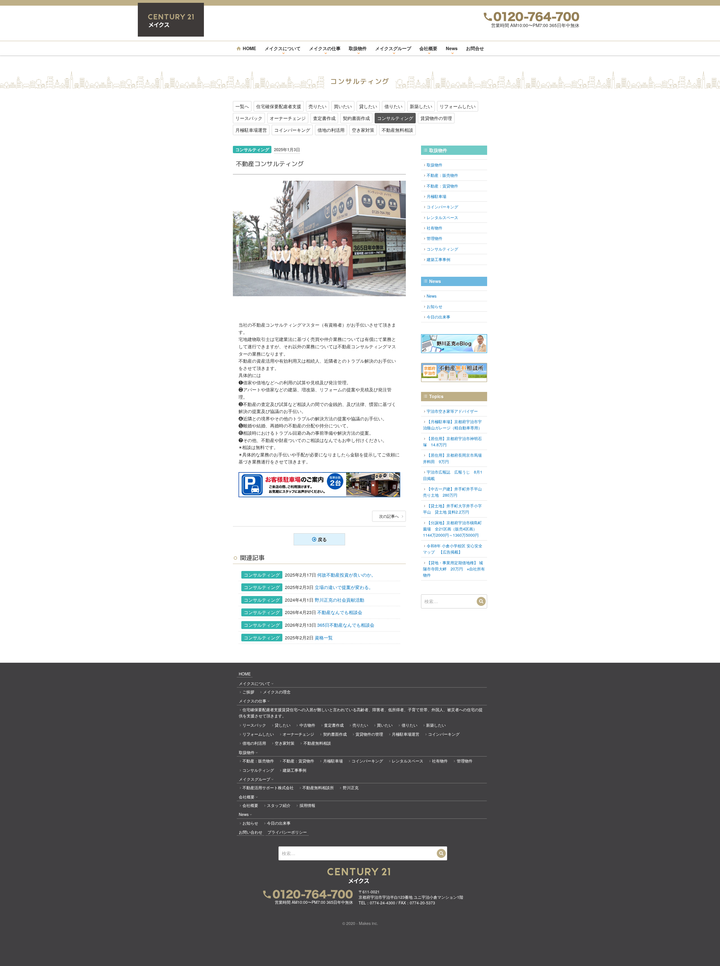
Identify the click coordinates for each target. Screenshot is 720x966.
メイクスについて (283, 48)
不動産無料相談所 (318, 787)
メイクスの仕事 (325, 48)
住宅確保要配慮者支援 (278, 106)
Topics (436, 396)
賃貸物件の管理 (436, 118)
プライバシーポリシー (287, 832)
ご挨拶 (248, 692)
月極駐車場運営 (251, 130)
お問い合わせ (250, 832)
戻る (322, 539)
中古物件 (307, 725)
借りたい (393, 106)
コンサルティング (395, 118)
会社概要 (428, 48)
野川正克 (350, 787)
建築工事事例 (438, 259)
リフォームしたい (458, 106)
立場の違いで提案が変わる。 (344, 587)
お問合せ (475, 48)
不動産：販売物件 (442, 175)
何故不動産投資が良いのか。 (346, 575)
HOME (249, 48)
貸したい (368, 106)
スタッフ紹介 (279, 805)
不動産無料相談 (397, 130)
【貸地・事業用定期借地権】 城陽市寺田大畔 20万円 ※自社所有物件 (454, 569)
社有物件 (434, 228)
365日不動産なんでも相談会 (345, 625)
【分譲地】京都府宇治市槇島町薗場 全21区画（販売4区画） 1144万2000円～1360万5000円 (452, 529)
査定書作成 (324, 118)
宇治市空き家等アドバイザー (452, 411)
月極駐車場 (436, 196)
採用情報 (307, 805)
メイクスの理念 (277, 692)
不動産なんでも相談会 (339, 612)
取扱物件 (358, 48)
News (452, 48)
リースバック (248, 118)
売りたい (318, 106)
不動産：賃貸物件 (442, 186)
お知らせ (434, 306)
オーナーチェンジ (288, 118)
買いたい (343, 106)
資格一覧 (324, 637)
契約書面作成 (356, 118)
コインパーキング (292, 130)
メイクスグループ (393, 48)
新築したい (421, 106)
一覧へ (242, 106)
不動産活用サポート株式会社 (268, 787)
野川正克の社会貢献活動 (339, 600)
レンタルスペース (442, 217)
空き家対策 (363, 130)
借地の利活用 (331, 130)
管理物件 (434, 238)
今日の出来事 (438, 317)
